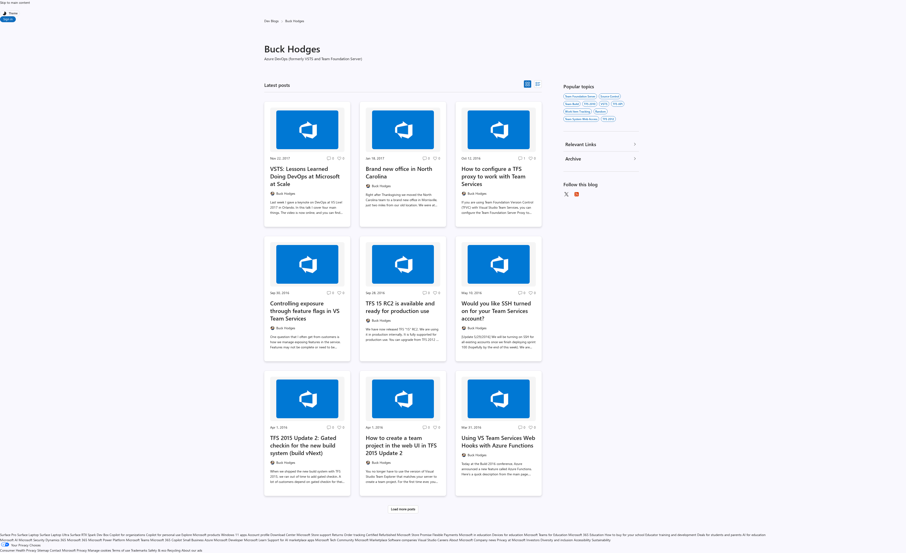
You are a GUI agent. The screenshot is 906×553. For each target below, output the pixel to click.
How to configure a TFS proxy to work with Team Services (493, 176)
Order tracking (354, 534)
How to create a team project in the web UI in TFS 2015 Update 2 (401, 445)
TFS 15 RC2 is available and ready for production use (400, 306)
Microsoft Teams (137, 540)
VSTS (604, 104)
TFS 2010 (590, 104)
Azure (209, 540)
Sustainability (601, 540)
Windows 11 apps (234, 534)
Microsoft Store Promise (414, 534)
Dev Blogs (271, 21)
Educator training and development (670, 534)
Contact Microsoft (63, 550)
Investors (533, 540)
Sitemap (43, 550)
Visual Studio (427, 540)
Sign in (8, 19)
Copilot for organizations (127, 534)
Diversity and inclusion (557, 540)
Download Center (283, 534)
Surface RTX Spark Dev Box (89, 534)
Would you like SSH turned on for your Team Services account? (496, 310)
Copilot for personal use (163, 534)
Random (600, 111)
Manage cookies (99, 550)
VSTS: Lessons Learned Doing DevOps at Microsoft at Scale (305, 176)
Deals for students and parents (719, 534)
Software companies (402, 540)
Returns (337, 534)
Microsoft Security (32, 540)
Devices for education (507, 534)
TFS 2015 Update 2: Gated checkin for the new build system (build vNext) (303, 445)
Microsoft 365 (77, 540)
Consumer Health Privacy (18, 550)
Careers (442, 540)
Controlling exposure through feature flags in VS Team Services (305, 310)
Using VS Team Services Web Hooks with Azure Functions (498, 441)
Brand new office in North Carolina (399, 172)
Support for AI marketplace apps (291, 540)
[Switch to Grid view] (527, 84)
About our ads (191, 550)
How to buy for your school (624, 534)
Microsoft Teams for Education (545, 534)
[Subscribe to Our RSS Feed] (576, 194)
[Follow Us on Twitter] (566, 194)
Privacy (82, 550)
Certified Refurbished (381, 534)
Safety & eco (157, 550)
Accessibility (582, 540)
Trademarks (139, 550)
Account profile (258, 534)
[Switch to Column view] (538, 84)
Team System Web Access (581, 119)
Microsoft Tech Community (334, 540)
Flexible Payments (445, 534)
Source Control (609, 96)
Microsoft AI (9, 540)
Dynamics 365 (56, 540)
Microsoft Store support (314, 534)
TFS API (618, 104)
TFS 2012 (608, 119)
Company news (485, 540)
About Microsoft (461, 540)
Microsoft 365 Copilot (166, 540)
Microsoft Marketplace (371, 540)
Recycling (173, 550)
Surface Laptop (28, 534)
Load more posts (403, 509)
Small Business (193, 540)
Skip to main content (15, 2)
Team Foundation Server (580, 96)
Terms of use (121, 550)
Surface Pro (8, 534)
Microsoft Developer (228, 540)
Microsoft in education (475, 534)
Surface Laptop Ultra (54, 534)
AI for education (754, 534)
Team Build (572, 104)
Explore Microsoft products (200, 534)
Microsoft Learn (255, 540)
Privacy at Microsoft (511, 540)
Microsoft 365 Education (586, 534)
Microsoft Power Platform (106, 540)
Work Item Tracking (577, 111)
